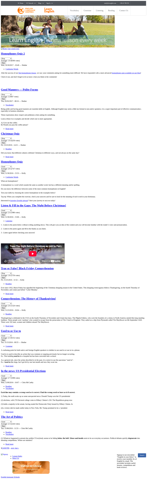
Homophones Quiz (12, 161)
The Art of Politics (12, 416)
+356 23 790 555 (124, 3)
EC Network (29, 3)
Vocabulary (74, 10)
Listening (99, 10)
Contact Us (123, 10)
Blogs (39, 3)
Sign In (48, 3)
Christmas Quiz (10, 133)
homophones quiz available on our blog (126, 73)
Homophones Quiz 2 (13, 53)
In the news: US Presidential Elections (23, 370)
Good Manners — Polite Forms (19, 89)
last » (17, 448)
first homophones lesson (27, 73)
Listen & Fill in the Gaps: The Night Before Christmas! (33, 205)
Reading (111, 10)
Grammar (87, 10)
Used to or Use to (11, 330)
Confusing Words (12, 69)
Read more (9, 129)
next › (13, 448)
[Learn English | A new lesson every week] (58, 47)
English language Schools (10, 477)
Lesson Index (17, 456)
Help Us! (15, 458)
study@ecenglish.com (110, 3)
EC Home (20, 3)
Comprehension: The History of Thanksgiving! (28, 298)
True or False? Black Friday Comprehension (27, 268)
